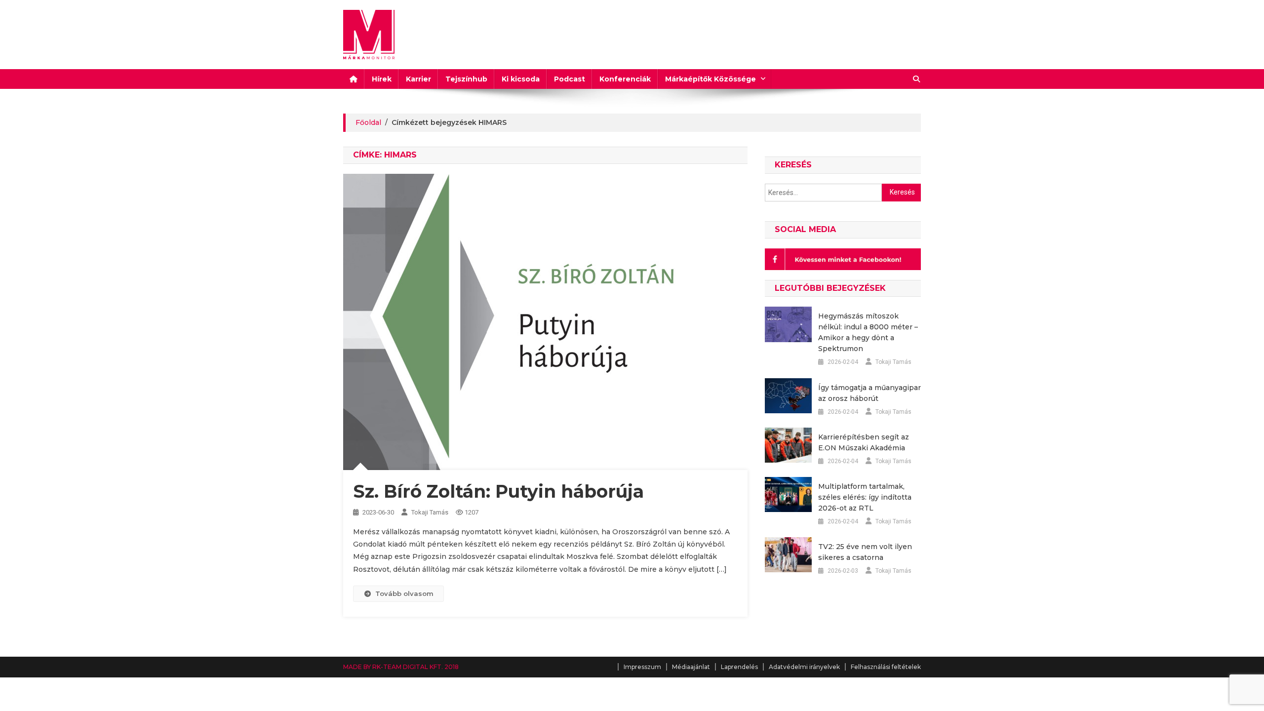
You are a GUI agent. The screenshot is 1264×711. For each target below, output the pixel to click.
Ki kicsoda (521, 79)
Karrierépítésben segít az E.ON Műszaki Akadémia (863, 442)
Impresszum (642, 667)
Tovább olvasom (404, 593)
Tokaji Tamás (429, 512)
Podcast (569, 79)
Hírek (382, 79)
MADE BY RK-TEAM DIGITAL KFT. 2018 (401, 667)
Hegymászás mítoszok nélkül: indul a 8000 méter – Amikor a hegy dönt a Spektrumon (868, 332)
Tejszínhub (466, 79)
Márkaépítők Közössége (710, 79)
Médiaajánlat (691, 667)
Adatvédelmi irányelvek (804, 667)
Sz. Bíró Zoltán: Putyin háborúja (498, 491)
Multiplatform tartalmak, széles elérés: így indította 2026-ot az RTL (864, 497)
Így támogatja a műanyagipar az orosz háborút (869, 393)
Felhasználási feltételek (886, 667)
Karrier (418, 79)
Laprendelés (739, 667)
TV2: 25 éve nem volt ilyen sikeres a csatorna (865, 552)
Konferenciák (625, 79)
